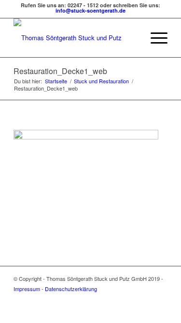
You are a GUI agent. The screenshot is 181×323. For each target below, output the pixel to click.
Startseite (56, 81)
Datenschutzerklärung (71, 288)
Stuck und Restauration (101, 81)
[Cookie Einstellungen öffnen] (17, 310)
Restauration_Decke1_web (60, 71)
